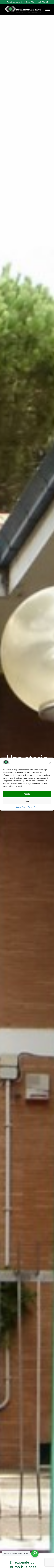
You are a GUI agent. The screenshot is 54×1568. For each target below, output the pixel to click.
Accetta (27, 794)
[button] (50, 762)
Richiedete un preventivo (15, 2)
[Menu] (46, 9)
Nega (27, 801)
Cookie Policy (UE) (42, 2)
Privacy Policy (33, 807)
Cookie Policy (21, 807)
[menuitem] (15, 2)
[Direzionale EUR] (22, 9)
